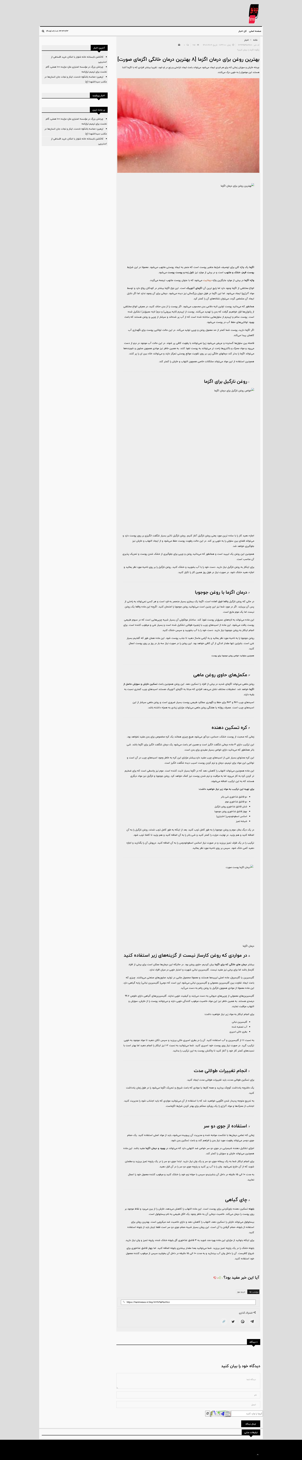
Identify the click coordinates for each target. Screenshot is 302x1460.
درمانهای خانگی (219, 353)
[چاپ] (178, 45)
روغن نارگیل (233, 567)
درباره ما (62, 1445)
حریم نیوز (241, 1291)
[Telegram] (252, 1321)
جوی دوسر (248, 1140)
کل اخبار (242, 31)
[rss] (43, 1445)
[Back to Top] (257, 1454)
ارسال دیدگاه (251, 1424)
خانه (255, 40)
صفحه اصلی (255, 31)
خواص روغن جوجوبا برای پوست (225, 655)
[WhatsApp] (242, 1321)
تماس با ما (51, 1445)
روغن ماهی (248, 684)
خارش (232, 1153)
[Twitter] (233, 1321)
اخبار (246, 40)
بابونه (251, 1209)
